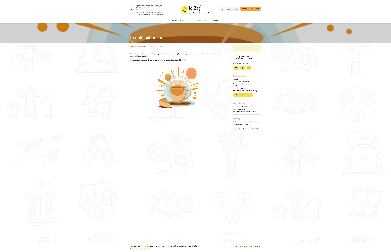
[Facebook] (235, 128)
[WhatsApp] (248, 128)
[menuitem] (174, 20)
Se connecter (232, 9)
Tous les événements (138, 46)
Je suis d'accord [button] (254, 246)
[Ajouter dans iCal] (236, 68)
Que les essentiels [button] (239, 246)
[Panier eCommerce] (222, 9)
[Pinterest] (253, 128)
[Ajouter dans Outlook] (242, 68)
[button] (132, 9)
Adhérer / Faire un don (250, 9)
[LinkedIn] (244, 128)
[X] (239, 128)
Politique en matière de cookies (140, 249)
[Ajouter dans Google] (248, 68)
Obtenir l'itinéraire (244, 95)
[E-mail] (257, 128)
